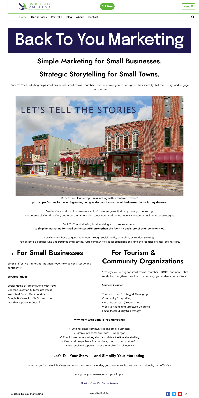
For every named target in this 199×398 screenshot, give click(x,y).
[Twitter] (174, 394)
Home (23, 16)
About (80, 16)
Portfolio (56, 16)
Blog (69, 16)
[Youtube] (180, 394)
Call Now (107, 6)
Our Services (39, 16)
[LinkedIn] (186, 394)
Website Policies (99, 393)
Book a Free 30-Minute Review (99, 383)
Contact (93, 16)
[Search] (192, 16)
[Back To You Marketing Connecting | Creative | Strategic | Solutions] (34, 6)
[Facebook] (168, 394)
